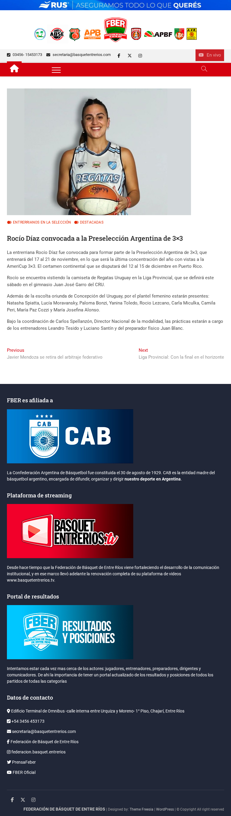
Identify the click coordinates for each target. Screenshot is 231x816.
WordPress (165, 809)
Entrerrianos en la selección (42, 222)
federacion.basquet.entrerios (38, 752)
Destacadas (91, 222)
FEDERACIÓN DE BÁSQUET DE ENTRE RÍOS (64, 809)
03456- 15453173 (27, 54)
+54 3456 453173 (28, 721)
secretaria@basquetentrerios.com (81, 54)
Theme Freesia (141, 809)
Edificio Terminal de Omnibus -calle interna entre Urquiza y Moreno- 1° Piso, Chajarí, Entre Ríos (97, 711)
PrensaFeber (23, 762)
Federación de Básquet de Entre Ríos (44, 741)
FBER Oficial (23, 772)
